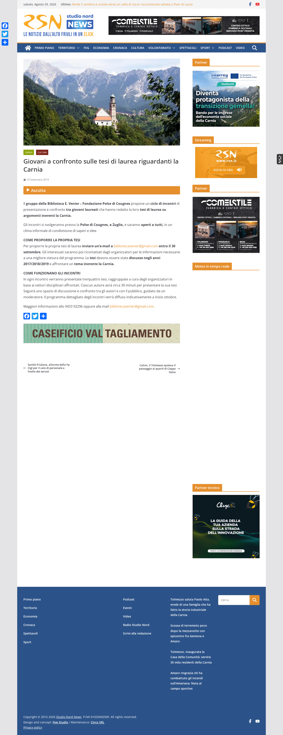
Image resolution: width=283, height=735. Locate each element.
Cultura (137, 48)
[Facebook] (5, 26)
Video (240, 48)
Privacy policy (32, 727)
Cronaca (120, 48)
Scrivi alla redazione (137, 633)
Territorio (66, 48)
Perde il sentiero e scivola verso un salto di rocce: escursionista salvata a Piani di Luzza (132, 4)
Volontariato (159, 48)
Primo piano (44, 48)
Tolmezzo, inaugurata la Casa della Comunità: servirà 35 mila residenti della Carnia (191, 657)
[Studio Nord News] (28, 47)
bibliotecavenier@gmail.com (136, 246)
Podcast (225, 48)
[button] (77, 48)
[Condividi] (5, 42)
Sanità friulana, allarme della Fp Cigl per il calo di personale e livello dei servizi (49, 368)
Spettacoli (187, 48)
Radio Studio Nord (136, 625)
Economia (101, 48)
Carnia (28, 152)
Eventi (127, 608)
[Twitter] (5, 34)
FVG (86, 48)
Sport (205, 48)
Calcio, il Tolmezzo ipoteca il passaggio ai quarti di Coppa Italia (157, 369)
